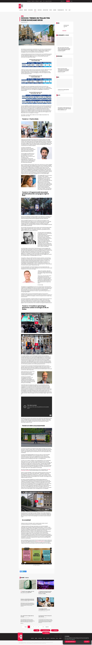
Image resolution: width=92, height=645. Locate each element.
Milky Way (33, 1)
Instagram (24, 1)
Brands (36, 638)
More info (64, 30)
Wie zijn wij (41, 642)
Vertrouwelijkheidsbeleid (22, 642)
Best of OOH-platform (40, 541)
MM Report (37, 1)
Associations (53, 638)
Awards (60, 638)
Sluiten (86, 641)
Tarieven (55, 630)
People (57, 638)
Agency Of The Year (48, 1)
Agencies (32, 638)
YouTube (39, 619)
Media (44, 638)
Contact (46, 633)
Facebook (19, 1)
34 (43, 626)
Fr (90, 1)
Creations (47, 638)
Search (62, 1)
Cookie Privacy (28, 642)
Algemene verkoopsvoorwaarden (48, 642)
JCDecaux (27, 470)
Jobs (44, 1)
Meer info (73, 639)
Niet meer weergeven (70, 641)
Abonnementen (46, 630)
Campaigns (29, 1)
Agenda (41, 1)
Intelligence (40, 638)
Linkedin (21, 1)
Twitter (22, 1)
